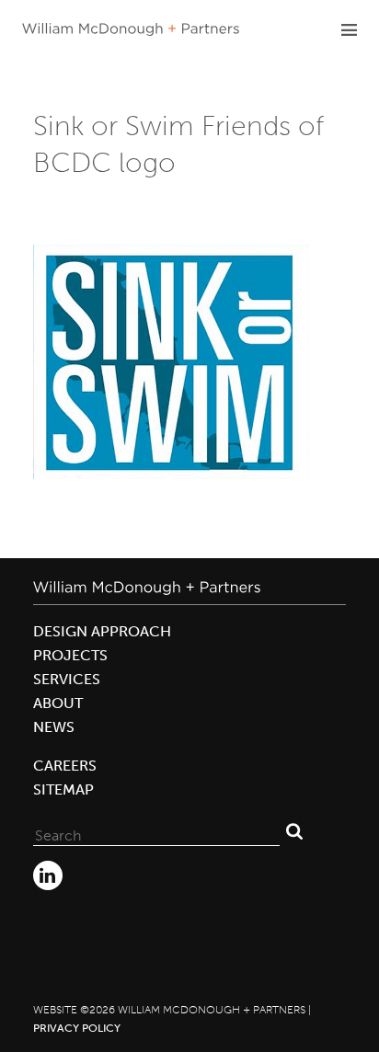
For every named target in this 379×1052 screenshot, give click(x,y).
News (54, 727)
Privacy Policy (77, 1028)
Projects (70, 655)
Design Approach (102, 631)
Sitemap (63, 789)
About (58, 703)
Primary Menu (348, 29)
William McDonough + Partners (130, 29)
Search (294, 831)
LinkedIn (48, 875)
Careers (65, 765)
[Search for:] (156, 831)
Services (66, 679)
